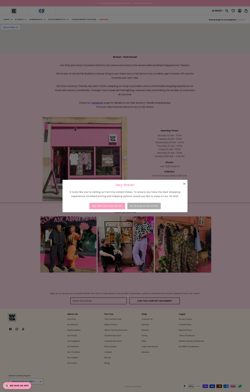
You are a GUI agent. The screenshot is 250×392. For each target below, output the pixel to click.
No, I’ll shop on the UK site (144, 206)
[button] (17, 385)
